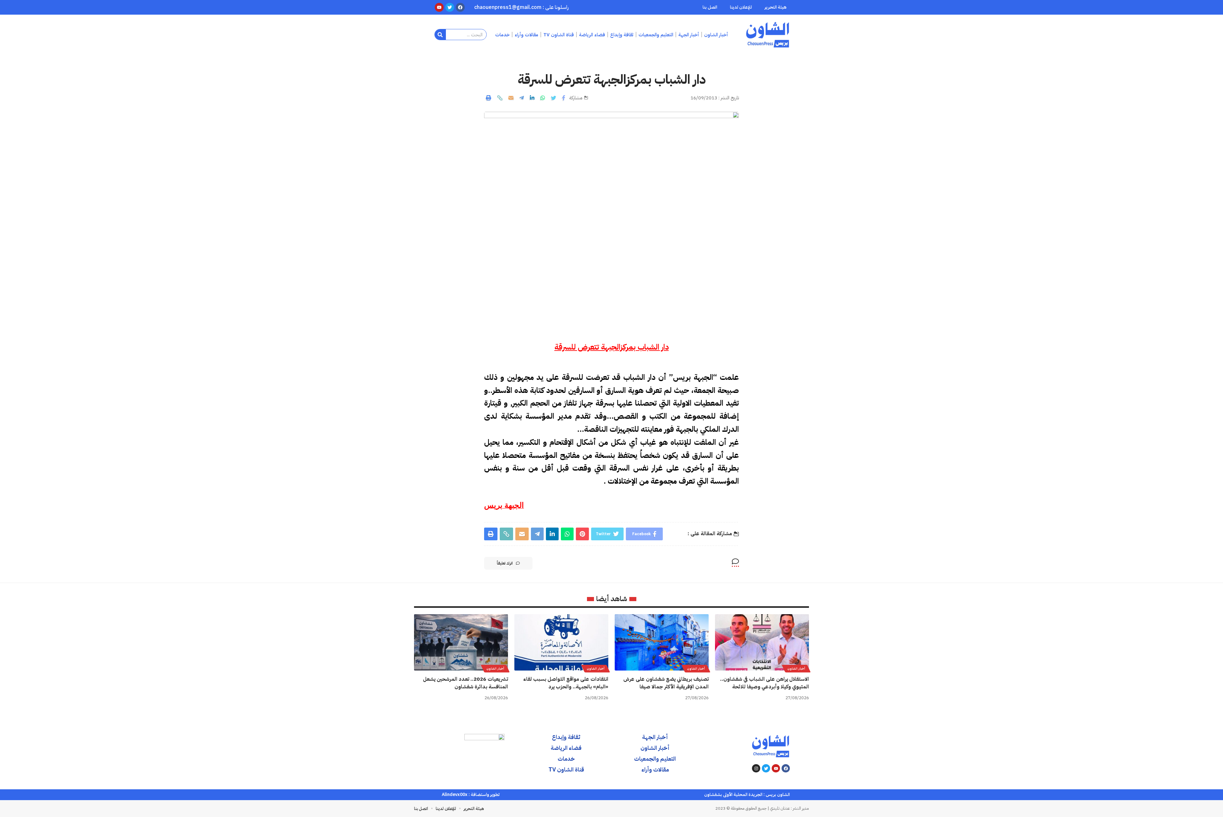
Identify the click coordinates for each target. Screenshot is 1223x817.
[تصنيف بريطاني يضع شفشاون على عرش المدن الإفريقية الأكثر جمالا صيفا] (662, 642)
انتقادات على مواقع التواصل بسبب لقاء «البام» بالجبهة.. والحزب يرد (565, 682)
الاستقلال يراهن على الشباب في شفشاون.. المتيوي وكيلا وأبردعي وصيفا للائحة (764, 682)
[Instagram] (756, 768)
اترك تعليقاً (505, 563)
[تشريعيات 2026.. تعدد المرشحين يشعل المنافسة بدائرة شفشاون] (461, 642)
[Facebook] (786, 768)
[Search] (440, 34)
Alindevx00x (455, 794)
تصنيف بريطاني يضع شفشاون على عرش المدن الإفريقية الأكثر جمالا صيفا (666, 682)
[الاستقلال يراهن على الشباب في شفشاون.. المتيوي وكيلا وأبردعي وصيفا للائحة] (762, 642)
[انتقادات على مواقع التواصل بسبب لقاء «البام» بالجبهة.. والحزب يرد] (561, 642)
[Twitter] (766, 768)
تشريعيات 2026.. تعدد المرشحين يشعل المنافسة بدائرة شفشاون (465, 682)
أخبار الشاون (796, 668)
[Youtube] (776, 768)
